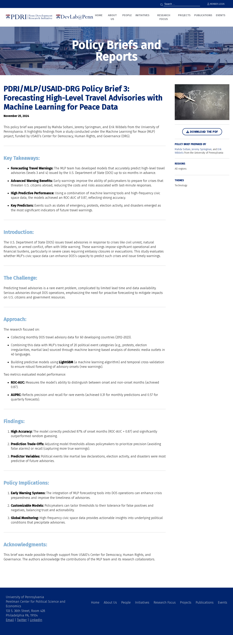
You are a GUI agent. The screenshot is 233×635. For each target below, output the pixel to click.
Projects (184, 15)
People (127, 15)
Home (98, 15)
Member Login (216, 4)
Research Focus (163, 17)
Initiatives (142, 15)
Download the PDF (203, 131)
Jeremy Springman (201, 149)
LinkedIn (36, 620)
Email (10, 620)
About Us (112, 17)
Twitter (22, 620)
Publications (203, 15)
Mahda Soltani (182, 149)
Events (220, 15)
